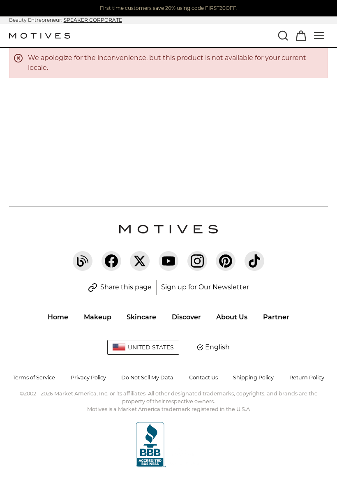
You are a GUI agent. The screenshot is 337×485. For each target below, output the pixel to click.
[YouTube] (168, 261)
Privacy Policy (88, 377)
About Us (231, 317)
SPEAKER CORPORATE (93, 20)
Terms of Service (34, 377)
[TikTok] (254, 261)
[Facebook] (111, 261)
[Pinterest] (225, 261)
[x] (140, 261)
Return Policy (306, 377)
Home (58, 317)
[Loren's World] (82, 261)
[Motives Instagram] (197, 261)
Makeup (97, 317)
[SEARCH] (283, 35)
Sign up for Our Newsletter (205, 287)
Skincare (141, 317)
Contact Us (203, 377)
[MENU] (319, 35)
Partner (276, 317)
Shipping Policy (253, 377)
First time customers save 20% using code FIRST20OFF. (169, 8)
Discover (186, 317)
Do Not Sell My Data (147, 377)
